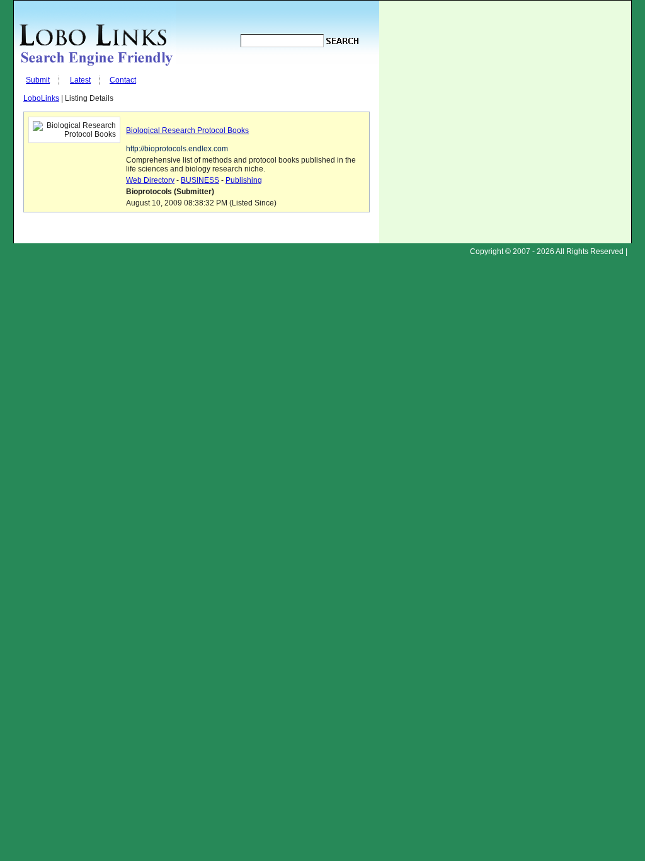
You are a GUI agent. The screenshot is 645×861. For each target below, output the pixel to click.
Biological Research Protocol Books (187, 130)
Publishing (243, 180)
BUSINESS (200, 180)
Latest (80, 80)
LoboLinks (41, 98)
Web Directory (150, 180)
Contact (123, 80)
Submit (38, 80)
